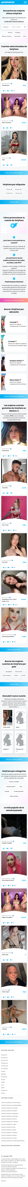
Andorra (21, 679)
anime (3, 1087)
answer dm (4, 1090)
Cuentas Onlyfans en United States (10, 1102)
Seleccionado (14, 796)
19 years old (18, 189)
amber (3, 1082)
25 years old (18, 193)
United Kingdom (7, 675)
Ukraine (16, 675)
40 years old (5, 197)
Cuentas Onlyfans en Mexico (9, 1135)
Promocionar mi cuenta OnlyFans (14, 300)
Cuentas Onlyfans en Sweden (9, 1132)
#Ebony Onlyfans (7, 36)
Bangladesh (9, 671)
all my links (4, 1077)
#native (10, 32)
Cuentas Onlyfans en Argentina (9, 1113)
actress (23, 197)
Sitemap (3, 1181)
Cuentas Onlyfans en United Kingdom (11, 1105)
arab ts (3, 1093)
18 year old (9, 189)
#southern (17, 36)
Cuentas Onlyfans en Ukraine (9, 1111)
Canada (23, 675)
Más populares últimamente (14, 1042)
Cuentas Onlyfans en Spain (8, 1130)
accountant (15, 197)
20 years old (9, 193)
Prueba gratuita (18, 791)
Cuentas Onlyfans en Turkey (9, 1138)
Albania (7, 679)
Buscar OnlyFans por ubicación (14, 396)
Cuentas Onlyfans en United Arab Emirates (12, 1141)
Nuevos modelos (14, 782)
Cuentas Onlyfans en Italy (8, 1127)
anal (2, 1085)
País (21, 786)
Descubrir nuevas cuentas (14, 759)
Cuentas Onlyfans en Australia (9, 1116)
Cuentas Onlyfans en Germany (9, 1121)
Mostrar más (14, 202)
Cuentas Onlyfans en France (9, 1119)
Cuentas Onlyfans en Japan (8, 1124)
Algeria (14, 679)
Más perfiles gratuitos (14, 649)
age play (3, 1074)
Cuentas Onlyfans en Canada (9, 1108)
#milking (17, 32)
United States (18, 671)
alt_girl (3, 1079)
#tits (24, 36)
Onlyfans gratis (10, 786)
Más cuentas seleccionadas (14, 173)
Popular (7, 791)
